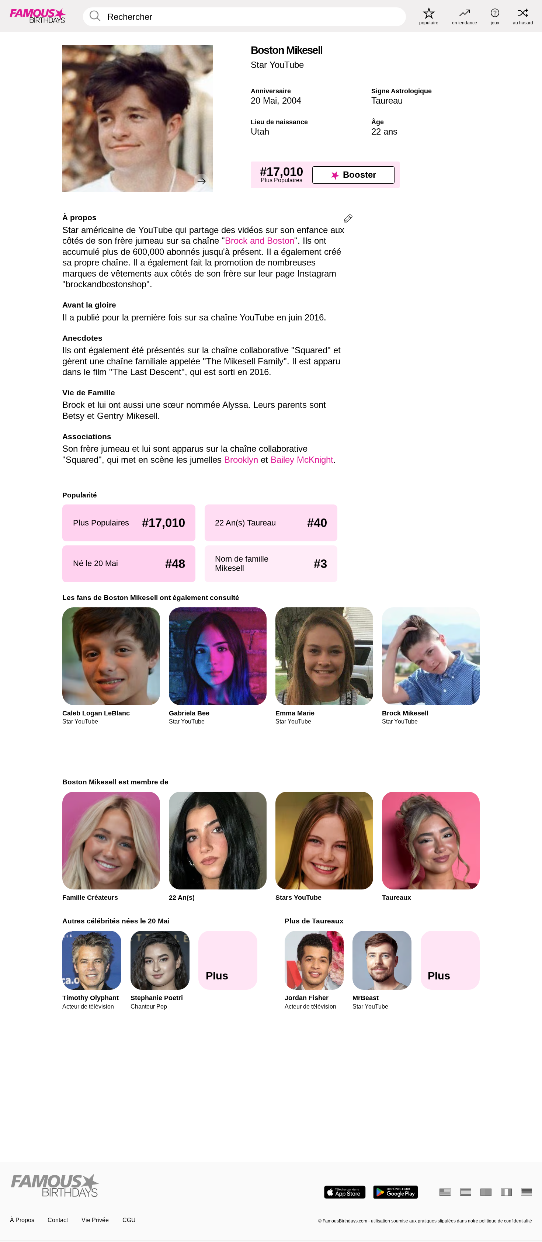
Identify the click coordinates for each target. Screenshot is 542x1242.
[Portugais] (486, 1192)
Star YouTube (277, 65)
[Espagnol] (466, 1192)
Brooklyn (242, 460)
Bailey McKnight (302, 460)
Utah (260, 131)
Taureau (387, 100)
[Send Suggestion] (348, 219)
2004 (291, 100)
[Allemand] (526, 1192)
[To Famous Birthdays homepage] (38, 15)
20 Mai (264, 100)
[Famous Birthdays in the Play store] (395, 1192)
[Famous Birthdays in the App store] (345, 1192)
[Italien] (506, 1192)
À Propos (22, 1220)
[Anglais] (445, 1192)
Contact (58, 1220)
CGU (129, 1220)
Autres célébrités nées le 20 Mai (116, 921)
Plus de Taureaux (314, 921)
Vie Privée (95, 1220)
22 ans (384, 131)
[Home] (138, 1185)
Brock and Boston (259, 241)
